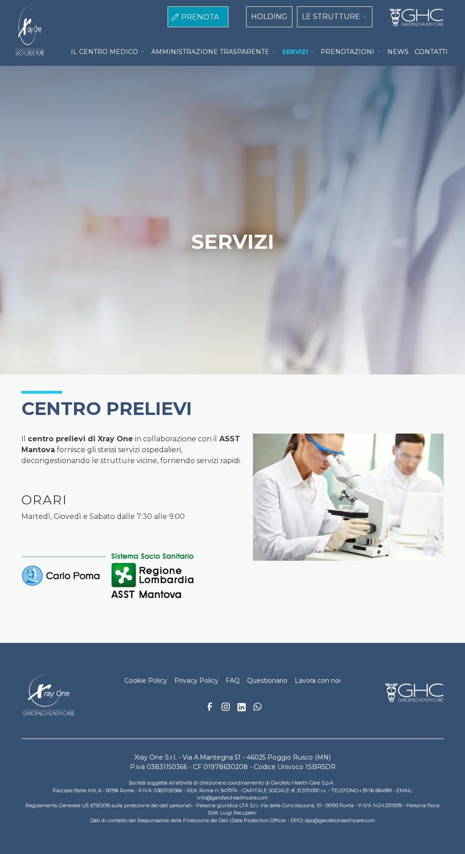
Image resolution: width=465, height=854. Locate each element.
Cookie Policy (145, 680)
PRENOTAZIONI (347, 52)
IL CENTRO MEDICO (104, 52)
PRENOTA (200, 17)
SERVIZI (295, 52)
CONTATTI (431, 52)
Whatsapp (257, 708)
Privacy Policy (196, 680)
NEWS (398, 52)
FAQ (233, 680)
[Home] (413, 18)
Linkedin (241, 709)
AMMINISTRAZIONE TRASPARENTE (210, 52)
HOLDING (269, 16)
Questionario (267, 680)
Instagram (225, 709)
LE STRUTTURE (331, 16)
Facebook (210, 709)
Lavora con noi (318, 680)
